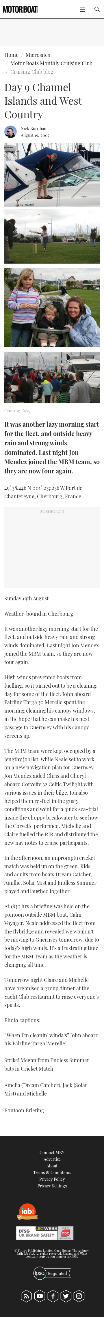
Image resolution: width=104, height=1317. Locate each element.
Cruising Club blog (31, 71)
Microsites (38, 54)
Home (11, 54)
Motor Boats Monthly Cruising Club (51, 63)
